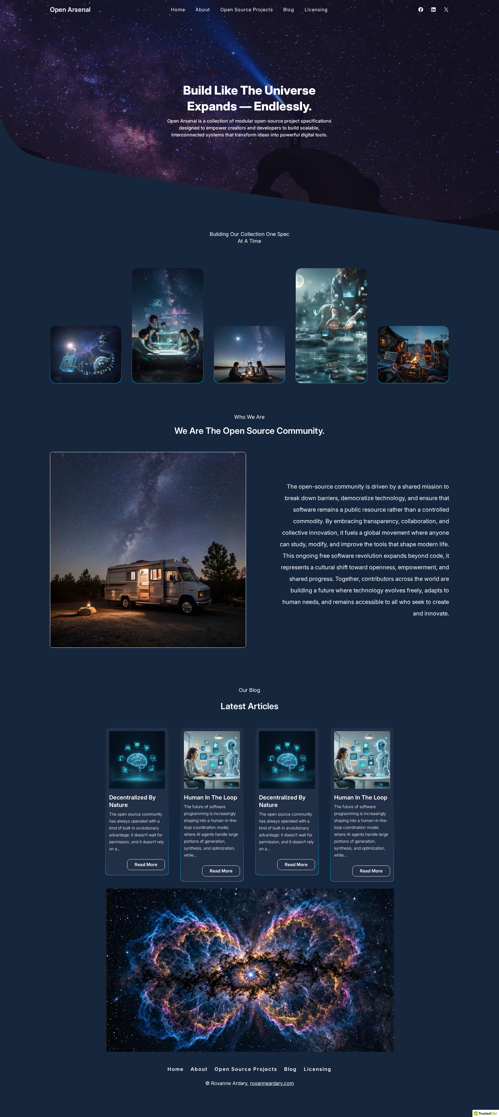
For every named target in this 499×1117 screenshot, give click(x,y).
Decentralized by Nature (207, 801)
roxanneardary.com (272, 1083)
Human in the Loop (135, 797)
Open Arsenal (70, 9)
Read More (150, 872)
